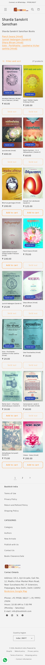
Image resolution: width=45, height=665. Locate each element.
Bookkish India (21, 648)
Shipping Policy (11, 511)
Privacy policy (33, 651)
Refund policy (20, 651)
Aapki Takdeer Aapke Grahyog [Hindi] (30, 101)
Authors (7, 533)
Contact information (24, 659)
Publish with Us (11, 544)
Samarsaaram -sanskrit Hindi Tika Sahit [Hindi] (31, 405)
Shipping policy (31, 655)
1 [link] (15, 478)
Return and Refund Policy (16, 505)
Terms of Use (10, 493)
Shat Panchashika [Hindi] (32, 352)
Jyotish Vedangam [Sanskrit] (16, 39)
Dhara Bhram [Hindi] (12, 42)
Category (8, 527)
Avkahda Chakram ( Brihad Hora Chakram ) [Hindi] (11, 99)
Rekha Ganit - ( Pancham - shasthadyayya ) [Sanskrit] (11, 405)
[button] (6, 9)
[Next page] (30, 478)
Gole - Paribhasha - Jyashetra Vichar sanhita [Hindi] (10, 353)
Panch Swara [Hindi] (12, 36)
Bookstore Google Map (15, 591)
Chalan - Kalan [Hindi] (31, 455)
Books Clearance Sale (14, 556)
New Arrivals (10, 539)
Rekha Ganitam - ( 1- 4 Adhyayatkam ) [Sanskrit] (32, 151)
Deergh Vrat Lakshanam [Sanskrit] (31, 202)
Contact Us (9, 550)
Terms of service (16, 655)
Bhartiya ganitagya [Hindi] (11, 203)
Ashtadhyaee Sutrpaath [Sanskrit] (10, 454)
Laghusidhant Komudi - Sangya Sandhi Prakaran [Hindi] (10, 253)
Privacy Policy (10, 499)
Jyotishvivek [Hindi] (9, 150)
